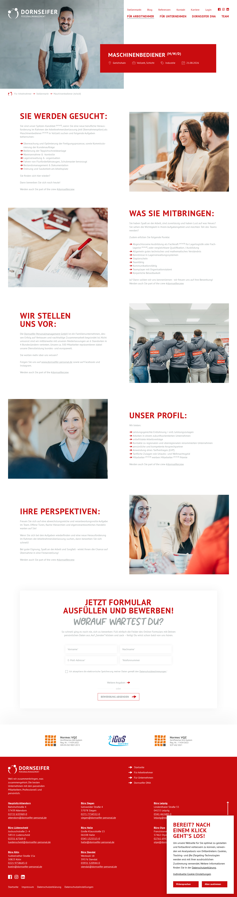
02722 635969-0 (17, 814)
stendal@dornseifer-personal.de (99, 867)
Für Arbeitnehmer (140, 16)
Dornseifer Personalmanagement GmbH (46, 334)
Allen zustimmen (213, 884)
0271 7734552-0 (90, 814)
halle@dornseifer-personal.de (97, 842)
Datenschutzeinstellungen (78, 887)
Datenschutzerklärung (49, 887)
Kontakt (181, 10)
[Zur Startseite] (28, 769)
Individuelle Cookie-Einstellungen (192, 874)
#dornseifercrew (65, 189)
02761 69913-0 (162, 839)
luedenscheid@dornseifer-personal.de (29, 842)
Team (225, 16)
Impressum (28, 887)
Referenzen (164, 10)
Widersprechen (183, 884)
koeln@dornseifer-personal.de (25, 867)
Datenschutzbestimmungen (152, 671)
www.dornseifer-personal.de (56, 362)
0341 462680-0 (162, 814)
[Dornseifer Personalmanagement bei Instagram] (223, 9)
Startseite (13, 887)
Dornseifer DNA (204, 16)
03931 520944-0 (90, 863)
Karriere (195, 10)
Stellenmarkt (134, 10)
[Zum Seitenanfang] (228, 809)
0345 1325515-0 (90, 839)
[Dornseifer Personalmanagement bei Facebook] (219, 9)
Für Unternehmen (173, 16)
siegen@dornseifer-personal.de (98, 818)
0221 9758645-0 (17, 863)
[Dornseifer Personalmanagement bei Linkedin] (227, 9)
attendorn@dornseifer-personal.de (27, 818)
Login (208, 10)
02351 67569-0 (17, 839)
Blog (149, 10)
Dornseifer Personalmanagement (10, 94)
